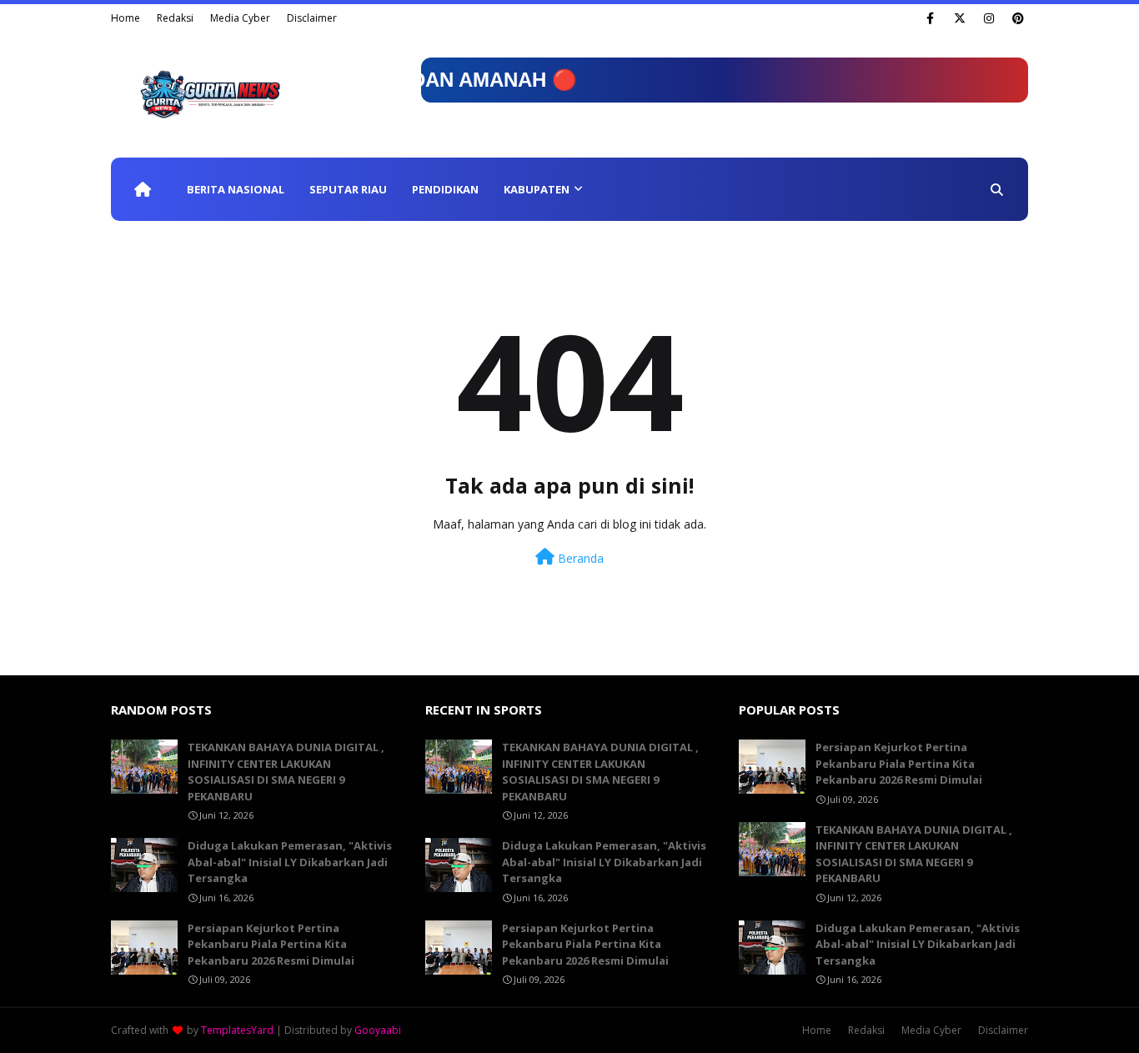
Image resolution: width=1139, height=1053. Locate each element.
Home (125, 18)
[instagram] (988, 18)
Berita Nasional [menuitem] (235, 189)
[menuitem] (142, 189)
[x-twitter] (959, 18)
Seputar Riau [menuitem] (348, 189)
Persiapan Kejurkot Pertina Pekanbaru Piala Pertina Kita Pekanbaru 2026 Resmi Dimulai (271, 944)
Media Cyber (240, 18)
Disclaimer (312, 18)
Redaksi (175, 18)
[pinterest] (1017, 18)
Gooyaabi (377, 1030)
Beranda (579, 558)
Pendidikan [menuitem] (445, 189)
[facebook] (930, 18)
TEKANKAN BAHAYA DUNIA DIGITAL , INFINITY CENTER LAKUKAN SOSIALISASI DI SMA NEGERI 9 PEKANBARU (286, 772)
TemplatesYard (237, 1030)
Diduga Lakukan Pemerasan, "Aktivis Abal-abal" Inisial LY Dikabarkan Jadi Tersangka (290, 861)
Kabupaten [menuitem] (537, 189)
